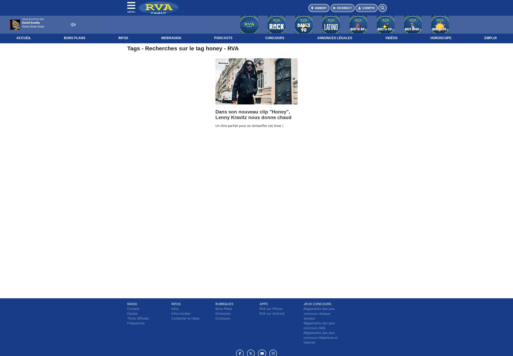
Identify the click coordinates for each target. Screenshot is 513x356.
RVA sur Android (272, 314)
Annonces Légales (334, 38)
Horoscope (440, 38)
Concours (274, 38)
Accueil (23, 38)
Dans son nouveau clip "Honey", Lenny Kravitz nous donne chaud (253, 114)
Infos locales (180, 314)
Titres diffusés (138, 318)
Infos (123, 38)
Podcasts (223, 38)
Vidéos (391, 38)
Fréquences (136, 323)
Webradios (171, 38)
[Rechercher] (382, 8)
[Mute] (73, 25)
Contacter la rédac (185, 318)
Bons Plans (74, 38)
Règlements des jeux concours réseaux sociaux (319, 313)
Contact (133, 309)
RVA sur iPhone (271, 309)
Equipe (132, 314)
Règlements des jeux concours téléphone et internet (321, 337)
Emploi (490, 38)
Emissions (222, 314)
